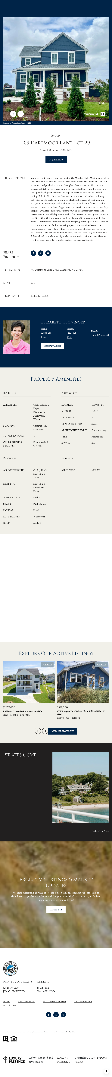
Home (6, 1001)
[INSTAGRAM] (63, 1014)
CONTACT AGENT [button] (52, 346)
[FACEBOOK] (48, 1014)
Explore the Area (100, 831)
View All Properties (63, 731)
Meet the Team (26, 1001)
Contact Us (9, 1005)
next (20, 114)
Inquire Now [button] (56, 159)
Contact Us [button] (56, 909)
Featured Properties (54, 1001)
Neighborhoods (83, 1001)
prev (13, 114)
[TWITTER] (56, 1014)
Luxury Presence (63, 1059)
